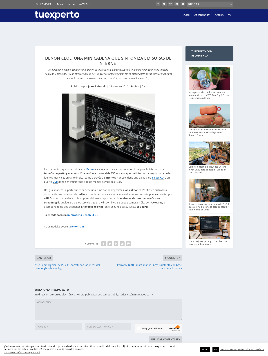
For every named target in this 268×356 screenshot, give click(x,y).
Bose (60, 4)
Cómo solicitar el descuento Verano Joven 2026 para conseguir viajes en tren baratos (207, 169)
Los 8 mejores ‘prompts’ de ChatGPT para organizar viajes (208, 243)
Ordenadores (202, 15)
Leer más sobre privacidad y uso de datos (242, 349)
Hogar (186, 15)
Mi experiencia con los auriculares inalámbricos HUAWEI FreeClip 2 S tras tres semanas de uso (209, 95)
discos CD (158, 177)
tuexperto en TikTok (78, 4)
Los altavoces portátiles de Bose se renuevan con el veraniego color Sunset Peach (207, 132)
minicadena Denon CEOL (82, 215)
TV (229, 15)
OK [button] (215, 349)
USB (55, 181)
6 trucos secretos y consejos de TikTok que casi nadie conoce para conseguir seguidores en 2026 (209, 207)
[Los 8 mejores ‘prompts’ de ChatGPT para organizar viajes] (209, 228)
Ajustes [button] (205, 349)
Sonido (219, 15)
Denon (90, 169)
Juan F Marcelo (97, 86)
